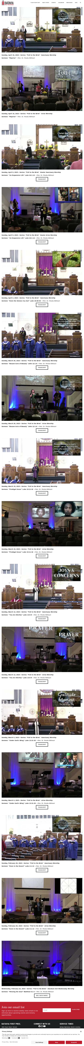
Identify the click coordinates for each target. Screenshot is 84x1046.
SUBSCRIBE (76, 1009)
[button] (42, 29)
